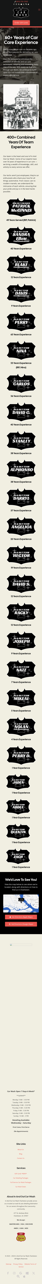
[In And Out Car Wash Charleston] (21, 12)
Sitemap (8, 1264)
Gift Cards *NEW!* (21, 1174)
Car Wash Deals (20, 1187)
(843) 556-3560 (22, 1)
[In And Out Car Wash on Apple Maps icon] (28, 4)
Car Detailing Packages (20, 1178)
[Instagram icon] (16, 4)
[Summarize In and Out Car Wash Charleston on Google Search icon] (26, 4)
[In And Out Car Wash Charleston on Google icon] (19, 4)
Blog (20, 1154)
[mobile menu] (39, 9)
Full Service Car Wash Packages (20, 1182)
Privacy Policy (18, 1264)
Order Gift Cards (21, 23)
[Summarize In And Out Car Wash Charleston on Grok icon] (23, 4)
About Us (21, 1149)
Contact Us (20, 1158)
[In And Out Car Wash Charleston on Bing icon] (21, 4)
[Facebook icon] (14, 4)
